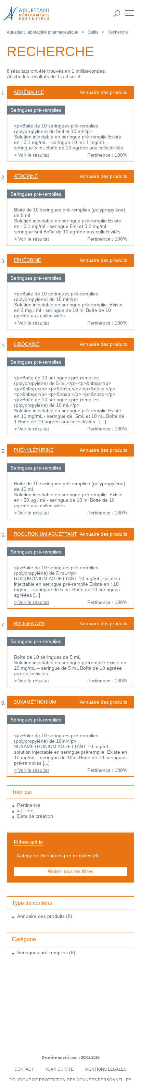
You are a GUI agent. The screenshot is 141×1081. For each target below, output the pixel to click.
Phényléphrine (33, 450)
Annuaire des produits (41, 916)
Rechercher (117, 13)
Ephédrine (27, 260)
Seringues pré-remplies (42, 952)
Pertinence (28, 805)
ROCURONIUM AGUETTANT (45, 534)
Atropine (26, 176)
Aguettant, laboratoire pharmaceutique (42, 32)
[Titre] (27, 810)
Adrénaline (29, 92)
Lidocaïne (26, 344)
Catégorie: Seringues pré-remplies (54, 855)
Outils (93, 32)
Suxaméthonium (35, 702)
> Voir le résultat (31, 155)
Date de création (35, 816)
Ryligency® (29, 623)
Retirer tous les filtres (70, 871)
